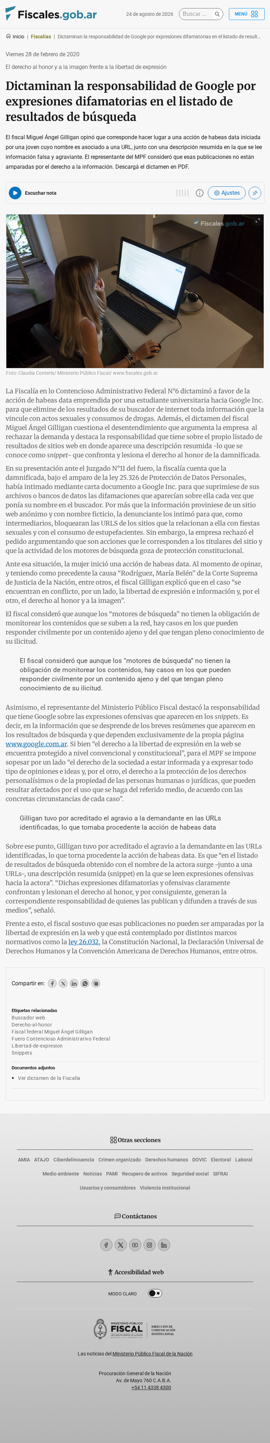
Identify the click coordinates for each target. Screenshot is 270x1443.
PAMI (112, 1174)
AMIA (24, 1159)
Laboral (243, 1159)
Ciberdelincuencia (73, 1159)
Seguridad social (190, 1174)
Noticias (92, 1174)
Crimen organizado (119, 1159)
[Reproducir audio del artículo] (15, 193)
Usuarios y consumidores (108, 1188)
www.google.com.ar (36, 744)
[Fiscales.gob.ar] (51, 14)
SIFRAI (220, 1174)
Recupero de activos (144, 1174)
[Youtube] (135, 1245)
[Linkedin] (164, 1245)
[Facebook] (106, 1245)
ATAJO (41, 1159)
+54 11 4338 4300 (151, 1387)
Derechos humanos (166, 1159)
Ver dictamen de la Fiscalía (49, 1078)
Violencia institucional (165, 1188)
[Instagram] (149, 1245)
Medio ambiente (61, 1174)
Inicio (18, 36)
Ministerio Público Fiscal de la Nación (152, 1354)
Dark (155, 1295)
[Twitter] (121, 1245)
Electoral (221, 1159)
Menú (241, 14)
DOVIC (199, 1159)
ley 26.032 (84, 942)
